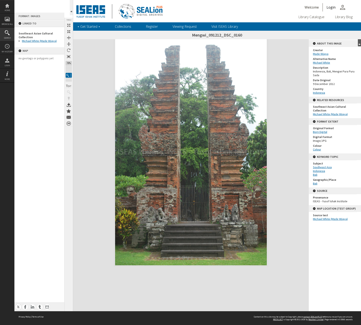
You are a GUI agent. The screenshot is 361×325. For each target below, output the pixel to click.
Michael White (321, 62)
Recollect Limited (315, 319)
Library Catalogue (311, 17)
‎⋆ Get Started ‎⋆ (88, 26)
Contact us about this (69, 117)
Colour (317, 149)
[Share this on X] (18, 304)
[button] (69, 75)
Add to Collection (69, 111)
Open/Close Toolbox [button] (71, 7)
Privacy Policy (25, 316)
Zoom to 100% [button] (69, 56)
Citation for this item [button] (69, 123)
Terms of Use (37, 316)
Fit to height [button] (69, 44)
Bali (315, 175)
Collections (123, 26)
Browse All (7, 24)
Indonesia (319, 93)
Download (69, 105)
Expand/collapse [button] (359, 42)
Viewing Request (185, 26)
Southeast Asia (322, 167)
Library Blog (344, 17)
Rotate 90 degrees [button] (69, 50)
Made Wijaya (320, 54)
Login (7, 65)
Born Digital (320, 132)
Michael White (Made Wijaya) (39, 41)
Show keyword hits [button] (69, 92)
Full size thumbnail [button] (69, 25)
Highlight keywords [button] (69, 98)
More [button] (7, 79)
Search (7, 38)
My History (7, 51)
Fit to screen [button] (69, 31)
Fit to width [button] (69, 38)
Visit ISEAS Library (224, 26)
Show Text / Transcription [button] (69, 86)
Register (152, 26)
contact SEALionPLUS (312, 316)
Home (7, 10)
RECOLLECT (278, 319)
